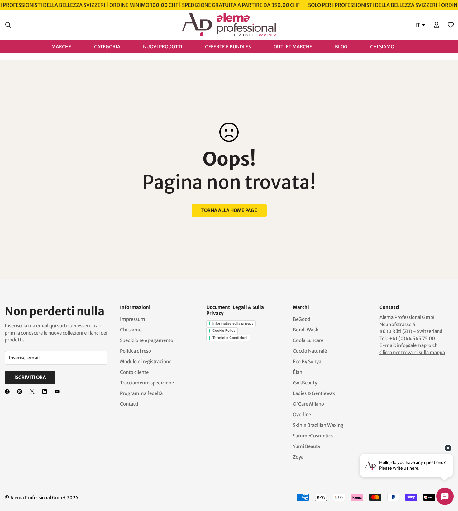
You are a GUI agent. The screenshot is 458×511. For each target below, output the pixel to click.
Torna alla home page (229, 210)
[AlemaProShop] (229, 25)
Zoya (298, 457)
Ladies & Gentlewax (314, 393)
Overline (302, 414)
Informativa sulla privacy (232, 323)
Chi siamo (131, 330)
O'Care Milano (308, 404)
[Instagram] (19, 391)
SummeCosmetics (313, 436)
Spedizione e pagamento (146, 340)
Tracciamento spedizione (147, 383)
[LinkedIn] (44, 391)
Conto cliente (134, 372)
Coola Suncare (308, 340)
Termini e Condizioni (229, 337)
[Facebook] (7, 391)
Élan (297, 372)
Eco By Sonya (307, 361)
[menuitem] (68, 46)
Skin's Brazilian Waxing (318, 425)
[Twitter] (32, 391)
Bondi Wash (306, 330)
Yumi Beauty (306, 446)
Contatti (129, 404)
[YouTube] (57, 391)
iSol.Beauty (305, 383)
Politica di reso (135, 351)
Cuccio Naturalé (310, 351)
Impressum (132, 319)
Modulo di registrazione (145, 361)
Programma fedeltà (141, 393)
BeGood (301, 319)
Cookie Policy (223, 330)
